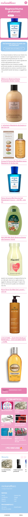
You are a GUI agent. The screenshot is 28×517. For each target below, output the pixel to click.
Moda (3, 495)
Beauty (11, 15)
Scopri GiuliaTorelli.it (14, 48)
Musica (4, 501)
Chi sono (4, 507)
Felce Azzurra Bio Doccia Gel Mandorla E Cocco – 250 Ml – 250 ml (13, 200)
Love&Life (5, 497)
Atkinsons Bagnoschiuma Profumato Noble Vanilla (10, 80)
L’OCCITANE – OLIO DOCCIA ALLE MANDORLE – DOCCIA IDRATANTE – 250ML (13, 340)
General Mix (17, 495)
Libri (15, 501)
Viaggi (16, 497)
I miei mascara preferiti (18, 470)
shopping (5, 391)
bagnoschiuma (13, 390)
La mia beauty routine (6, 470)
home (19, 390)
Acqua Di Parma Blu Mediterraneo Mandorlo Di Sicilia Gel (14, 162)
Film (15, 499)
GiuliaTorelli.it (17, 507)
